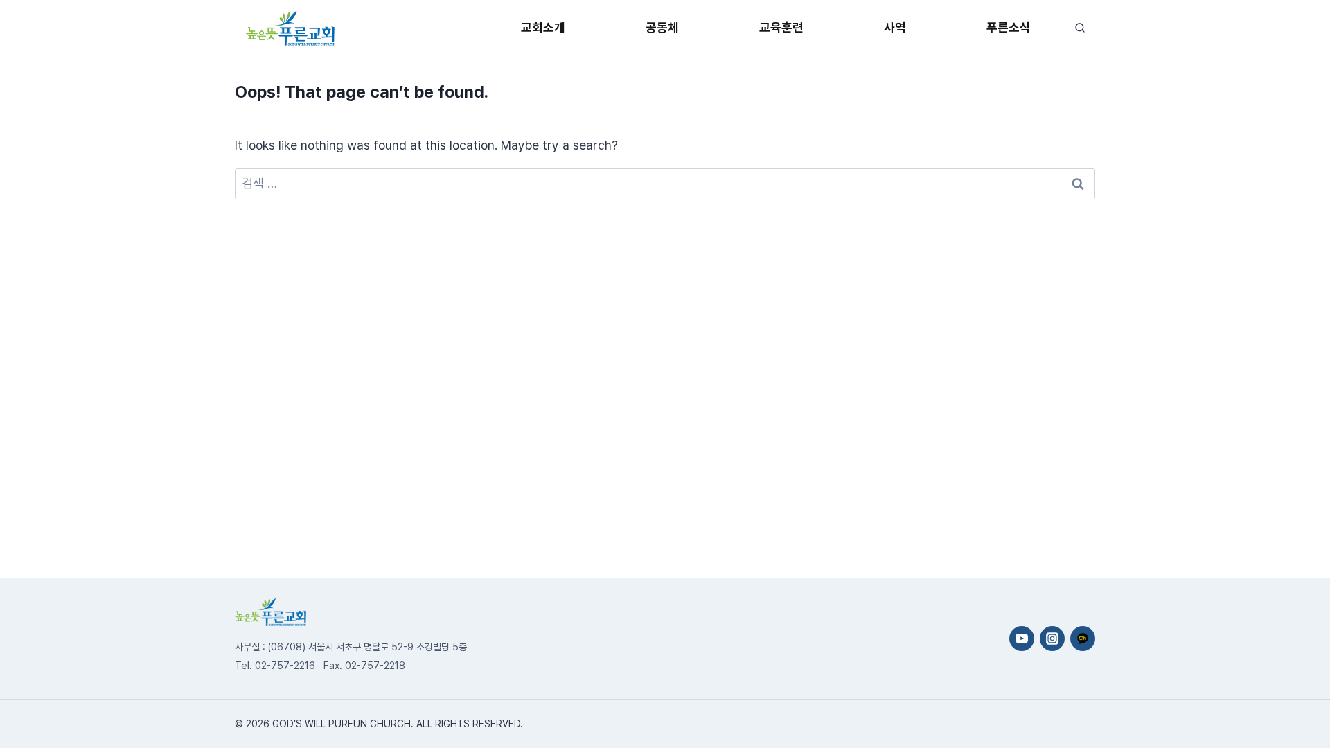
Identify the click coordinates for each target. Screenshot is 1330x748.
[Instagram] (1052, 638)
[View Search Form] (1079, 28)
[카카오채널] (1082, 638)
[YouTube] (1021, 638)
